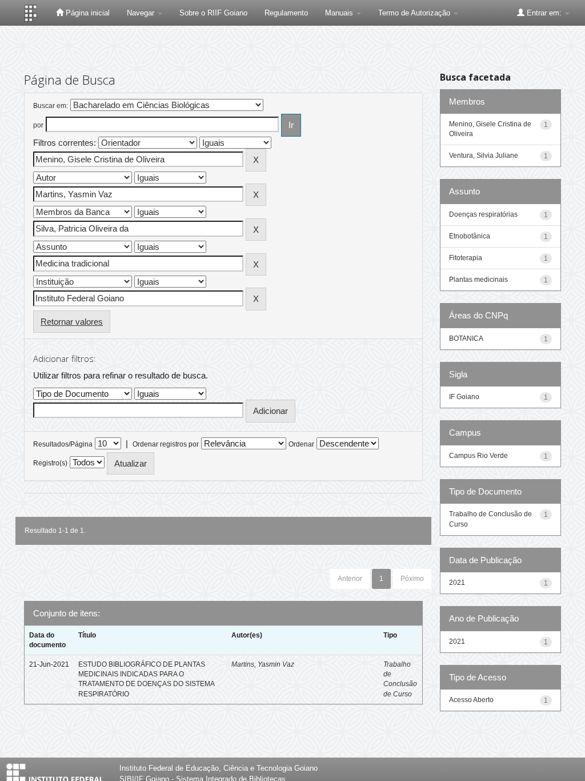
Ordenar (301, 444)
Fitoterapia (465, 258)
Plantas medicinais (478, 280)
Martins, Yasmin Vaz (262, 664)
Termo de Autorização (415, 13)
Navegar (142, 13)
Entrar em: (544, 13)
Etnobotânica (469, 236)
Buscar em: (50, 106)
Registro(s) (50, 463)
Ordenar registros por (166, 444)
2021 (457, 583)
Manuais (340, 13)
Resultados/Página (63, 444)
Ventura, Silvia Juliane (483, 156)
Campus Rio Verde (478, 456)
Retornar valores (72, 321)
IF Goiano (464, 397)
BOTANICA (466, 338)
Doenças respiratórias (483, 214)
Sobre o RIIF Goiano (213, 13)
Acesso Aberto (471, 700)
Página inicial (86, 13)
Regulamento (286, 13)
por (38, 125)
